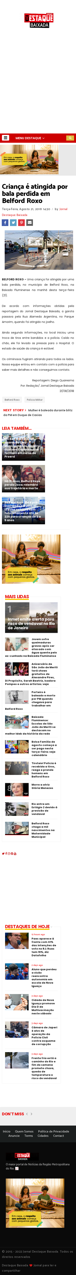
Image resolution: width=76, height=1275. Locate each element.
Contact (58, 1136)
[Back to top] (66, 1265)
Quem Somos (24, 1131)
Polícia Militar (34, 399)
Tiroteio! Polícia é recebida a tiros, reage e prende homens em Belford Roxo (44, 770)
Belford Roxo (12, 399)
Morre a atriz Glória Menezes (42, 786)
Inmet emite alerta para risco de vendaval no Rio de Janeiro (31, 623)
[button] (5, 138)
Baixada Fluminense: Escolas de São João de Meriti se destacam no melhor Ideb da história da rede (30, 725)
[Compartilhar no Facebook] (5, 222)
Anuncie (14, 1136)
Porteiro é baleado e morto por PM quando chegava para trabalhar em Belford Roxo (30, 700)
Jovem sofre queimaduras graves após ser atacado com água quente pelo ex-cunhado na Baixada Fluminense (31, 648)
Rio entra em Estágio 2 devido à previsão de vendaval (44, 809)
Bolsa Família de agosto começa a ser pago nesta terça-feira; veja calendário (44, 748)
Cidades (43, 1136)
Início (6, 1131)
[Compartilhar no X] (13, 222)
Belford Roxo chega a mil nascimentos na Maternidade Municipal (43, 830)
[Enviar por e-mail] (29, 222)
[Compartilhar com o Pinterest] (21, 222)
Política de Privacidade (53, 1131)
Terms (28, 1136)
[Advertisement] (38, 93)
